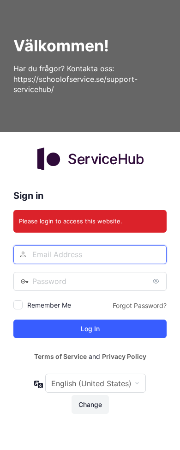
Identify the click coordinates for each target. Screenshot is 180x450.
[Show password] (157, 281)
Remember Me (49, 305)
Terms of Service (60, 356)
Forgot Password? (140, 305)
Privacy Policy (124, 356)
